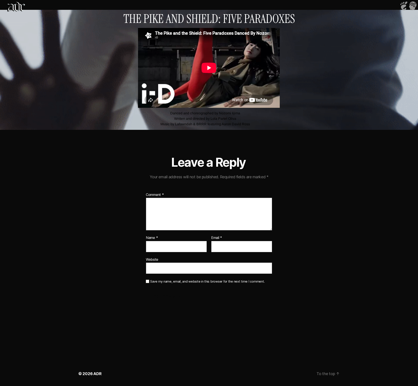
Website (152, 259)
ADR (97, 373)
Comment (155, 195)
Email (216, 238)
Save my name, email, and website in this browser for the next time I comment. (207, 281)
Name (152, 238)
